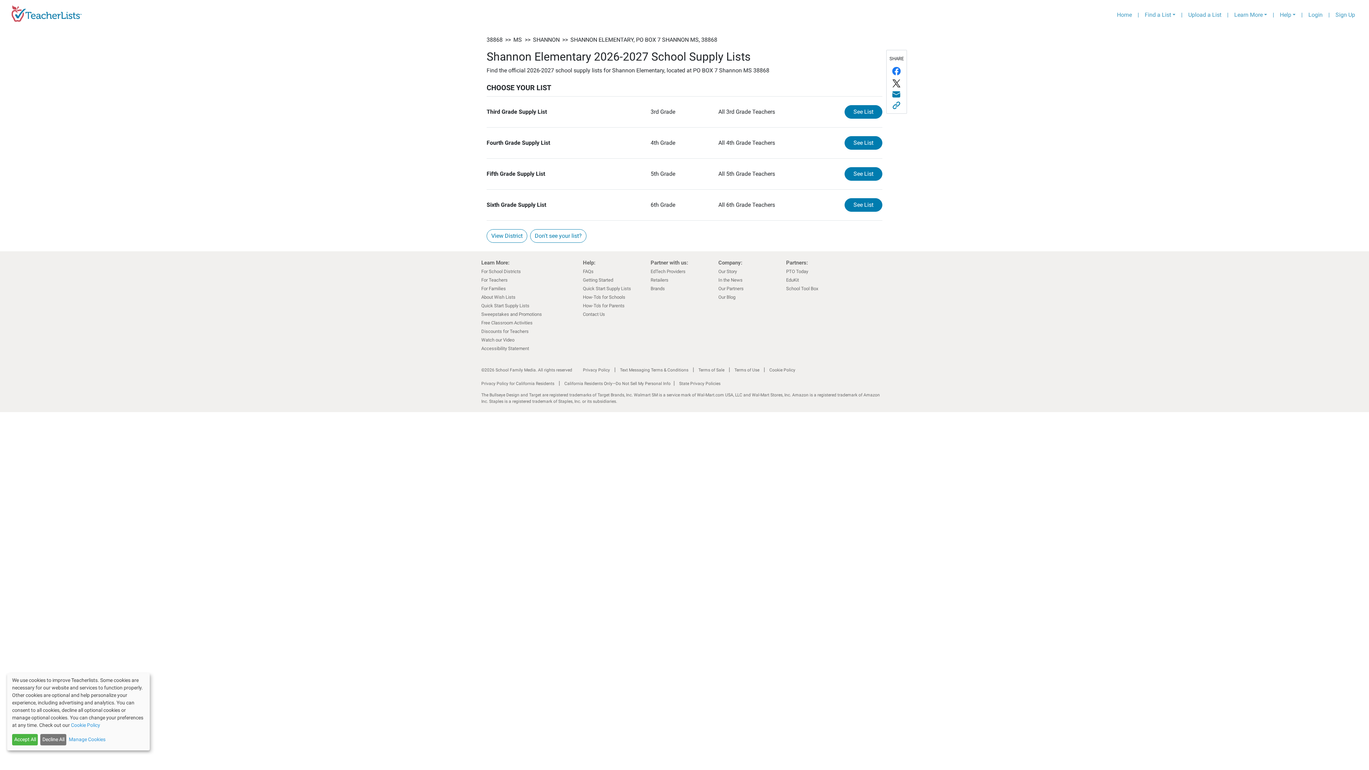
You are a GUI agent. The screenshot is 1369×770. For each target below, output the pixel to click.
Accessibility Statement (505, 348)
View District (507, 235)
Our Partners (731, 288)
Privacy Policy (596, 370)
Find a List (1158, 14)
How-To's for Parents (604, 305)
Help (1285, 14)
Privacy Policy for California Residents (517, 383)
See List (867, 111)
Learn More (1248, 14)
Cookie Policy (782, 370)
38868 (495, 39)
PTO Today (797, 271)
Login (1315, 14)
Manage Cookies (87, 739)
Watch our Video (497, 340)
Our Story (727, 271)
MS (517, 39)
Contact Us (594, 314)
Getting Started (598, 280)
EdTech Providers (668, 271)
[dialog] (78, 711)
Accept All (25, 739)
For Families (493, 288)
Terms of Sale (711, 370)
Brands (658, 288)
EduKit (792, 280)
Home (1124, 14)
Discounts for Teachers (505, 331)
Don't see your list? (558, 235)
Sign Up (1345, 14)
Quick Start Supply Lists (505, 305)
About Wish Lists (498, 297)
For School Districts (501, 271)
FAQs (588, 271)
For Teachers (494, 280)
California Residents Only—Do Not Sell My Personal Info (617, 383)
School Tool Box (802, 288)
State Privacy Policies (700, 383)
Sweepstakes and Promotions (511, 314)
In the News (730, 280)
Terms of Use (746, 370)
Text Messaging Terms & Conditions (654, 370)
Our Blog (726, 297)
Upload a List (1204, 14)
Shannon (546, 39)
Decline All (53, 739)
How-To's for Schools (604, 297)
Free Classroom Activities (507, 322)
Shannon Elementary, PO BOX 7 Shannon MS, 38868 (643, 39)
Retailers (659, 280)
